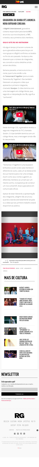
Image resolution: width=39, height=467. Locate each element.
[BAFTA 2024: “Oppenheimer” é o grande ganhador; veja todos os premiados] (10, 334)
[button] (34, 234)
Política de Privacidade (28, 398)
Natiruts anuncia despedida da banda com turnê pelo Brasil (26, 289)
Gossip (13, 425)
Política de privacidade (23, 430)
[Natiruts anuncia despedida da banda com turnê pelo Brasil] (10, 294)
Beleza (6, 421)
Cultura (28, 11)
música (5, 271)
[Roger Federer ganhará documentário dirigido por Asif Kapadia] (10, 323)
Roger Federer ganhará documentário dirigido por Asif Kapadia (26, 318)
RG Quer (25, 425)
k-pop (21, 268)
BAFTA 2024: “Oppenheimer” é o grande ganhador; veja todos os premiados (26, 330)
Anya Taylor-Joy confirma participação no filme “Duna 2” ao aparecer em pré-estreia (26, 342)
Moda (20, 421)
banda (17, 268)
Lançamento (27, 268)
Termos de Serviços (6, 400)
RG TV (33, 421)
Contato (11, 430)
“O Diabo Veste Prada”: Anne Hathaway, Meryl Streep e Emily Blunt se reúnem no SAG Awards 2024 (26, 302)
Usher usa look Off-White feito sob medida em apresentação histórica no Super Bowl (25, 354)
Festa (19, 425)
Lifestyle (26, 421)
